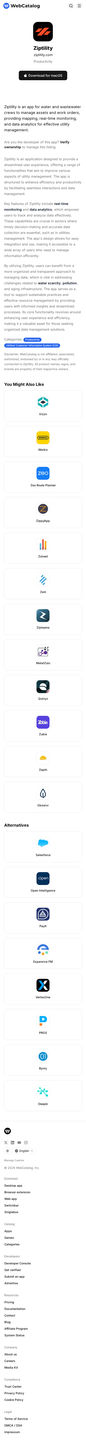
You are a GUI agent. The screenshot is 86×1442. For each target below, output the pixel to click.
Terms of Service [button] (16, 1418)
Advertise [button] (11, 1283)
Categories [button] (12, 1244)
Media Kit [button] (11, 1367)
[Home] (21, 5)
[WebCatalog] (7, 1131)
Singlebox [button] (11, 1212)
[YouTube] (19, 1142)
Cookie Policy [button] (13, 1399)
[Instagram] (26, 1142)
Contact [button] (9, 1315)
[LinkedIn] (12, 1142)
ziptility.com (43, 55)
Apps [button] (8, 1231)
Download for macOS (45, 75)
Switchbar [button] (11, 1205)
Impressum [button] (12, 1432)
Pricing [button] (9, 1302)
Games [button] (9, 1237)
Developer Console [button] (17, 1263)
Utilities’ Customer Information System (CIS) (32, 345)
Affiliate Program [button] (16, 1328)
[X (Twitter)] (6, 1142)
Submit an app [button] (14, 1276)
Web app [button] (10, 1198)
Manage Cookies (14, 1160)
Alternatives (16, 825)
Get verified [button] (12, 1270)
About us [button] (10, 1354)
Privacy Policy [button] (14, 1393)
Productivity (43, 61)
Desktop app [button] (13, 1185)
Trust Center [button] (13, 1386)
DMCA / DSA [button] (13, 1425)
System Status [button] (14, 1335)
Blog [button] (7, 1322)
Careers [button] (9, 1361)
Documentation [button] (14, 1308)
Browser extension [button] (17, 1192)
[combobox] (24, 1151)
